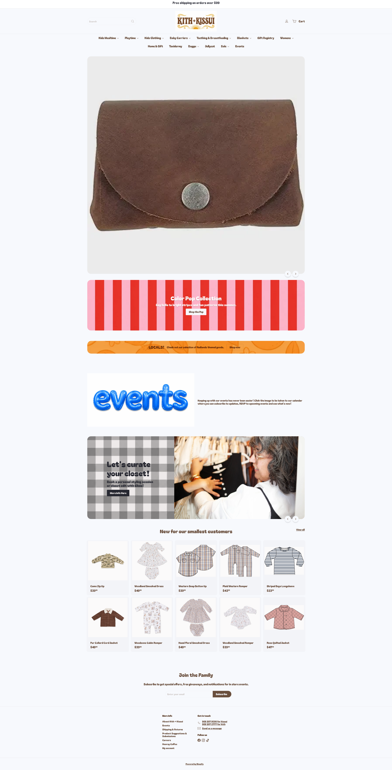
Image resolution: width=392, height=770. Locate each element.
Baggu (192, 46)
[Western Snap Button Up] (196, 567)
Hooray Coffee (169, 744)
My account (168, 748)
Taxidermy (175, 46)
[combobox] (111, 21)
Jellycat (210, 46)
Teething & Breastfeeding (213, 38)
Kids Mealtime (107, 38)
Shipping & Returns (172, 729)
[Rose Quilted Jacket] (284, 624)
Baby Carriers (179, 38)
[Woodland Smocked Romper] (240, 624)
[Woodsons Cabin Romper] (151, 624)
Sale (224, 46)
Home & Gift (155, 46)
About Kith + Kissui (172, 721)
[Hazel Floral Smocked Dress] (196, 624)
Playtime (130, 38)
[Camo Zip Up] (107, 567)
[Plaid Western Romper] (240, 567)
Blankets (243, 38)
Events (239, 46)
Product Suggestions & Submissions (174, 735)
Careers (166, 740)
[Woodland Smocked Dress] (151, 567)
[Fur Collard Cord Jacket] (107, 624)
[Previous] (288, 274)
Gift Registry (265, 38)
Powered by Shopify (195, 763)
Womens (285, 38)
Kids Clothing (153, 38)
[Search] (132, 21)
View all (300, 529)
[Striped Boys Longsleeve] (284, 567)
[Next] (295, 274)
